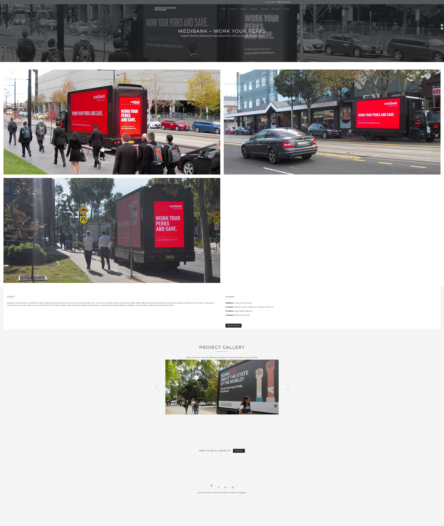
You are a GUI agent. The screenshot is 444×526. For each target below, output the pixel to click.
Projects (243, 9)
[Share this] (218, 488)
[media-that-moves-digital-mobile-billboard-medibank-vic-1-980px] (111, 122)
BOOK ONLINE (285, 2)
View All (239, 451)
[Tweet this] (225, 488)
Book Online (233, 326)
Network (254, 9)
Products (233, 9)
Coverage (264, 9)
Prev (157, 387)
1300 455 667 (271, 2)
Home (224, 9)
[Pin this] (232, 488)
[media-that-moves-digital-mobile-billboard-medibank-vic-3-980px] (111, 230)
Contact (287, 9)
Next (287, 387)
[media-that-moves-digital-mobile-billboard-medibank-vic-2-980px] (332, 122)
